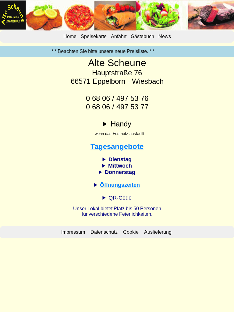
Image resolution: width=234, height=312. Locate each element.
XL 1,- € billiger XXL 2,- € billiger (117, 166)
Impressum (73, 232)
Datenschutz (104, 232)
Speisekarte (94, 36)
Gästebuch (142, 36)
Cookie (131, 232)
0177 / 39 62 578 (117, 128)
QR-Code (120, 198)
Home (69, 36)
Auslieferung (158, 232)
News (164, 36)
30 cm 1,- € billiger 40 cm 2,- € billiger (117, 159)
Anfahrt (118, 36)
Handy (117, 128)
